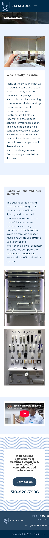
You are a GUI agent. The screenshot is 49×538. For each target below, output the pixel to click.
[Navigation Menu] (35, 6)
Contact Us (24, 481)
